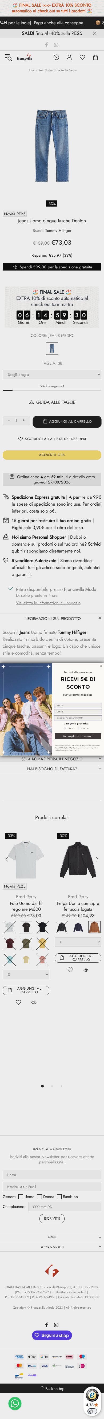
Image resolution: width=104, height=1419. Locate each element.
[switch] (92, 1411)
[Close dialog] (101, 666)
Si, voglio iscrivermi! (78, 736)
